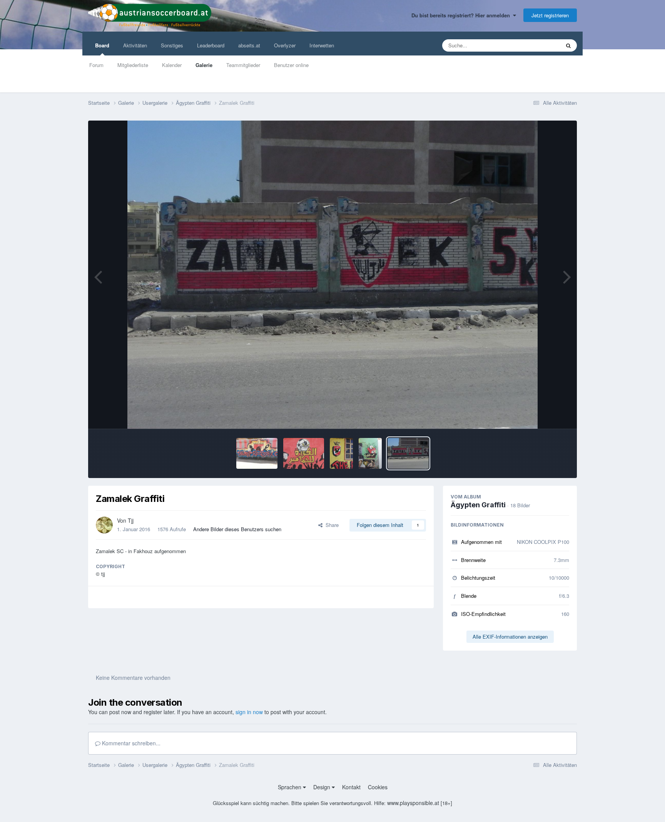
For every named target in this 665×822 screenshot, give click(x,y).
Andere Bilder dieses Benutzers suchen (237, 529)
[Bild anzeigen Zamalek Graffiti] (408, 453)
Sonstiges (172, 45)
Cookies (378, 787)
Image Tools (545, 414)
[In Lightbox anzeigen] (332, 275)
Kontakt (351, 787)
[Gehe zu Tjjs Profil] (104, 525)
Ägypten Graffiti (478, 505)
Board (102, 45)
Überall (542, 45)
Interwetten (321, 45)
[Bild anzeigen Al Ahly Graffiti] (256, 453)
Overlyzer (285, 45)
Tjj (131, 520)
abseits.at (249, 45)
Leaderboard (210, 45)
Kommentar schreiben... (130, 743)
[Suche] (568, 45)
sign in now (249, 712)
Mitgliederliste (132, 65)
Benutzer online (291, 65)
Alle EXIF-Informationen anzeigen (510, 636)
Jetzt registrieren (550, 15)
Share (330, 524)
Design (322, 787)
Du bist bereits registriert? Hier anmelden (462, 15)
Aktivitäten (135, 45)
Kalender (172, 65)
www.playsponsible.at (413, 803)
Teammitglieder (243, 65)
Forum (96, 65)
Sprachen (290, 787)
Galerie (203, 65)
